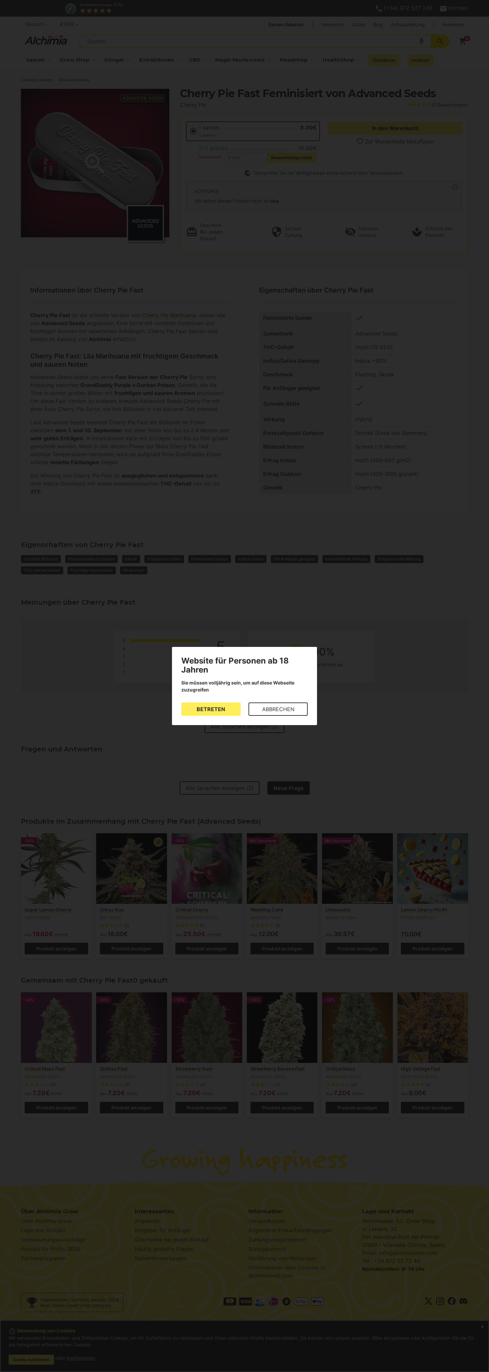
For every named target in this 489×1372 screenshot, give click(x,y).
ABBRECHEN (278, 709)
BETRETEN (211, 709)
